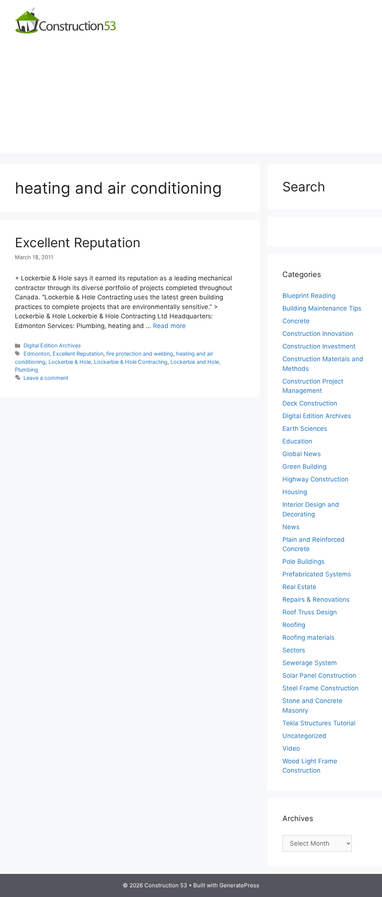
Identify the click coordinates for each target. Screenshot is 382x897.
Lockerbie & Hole (69, 362)
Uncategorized (304, 735)
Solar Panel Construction (319, 675)
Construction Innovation (317, 333)
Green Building (304, 466)
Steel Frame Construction (320, 688)
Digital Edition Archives (52, 345)
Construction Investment (319, 346)
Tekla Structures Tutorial (319, 723)
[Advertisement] (191, 100)
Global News (301, 454)
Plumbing (26, 369)
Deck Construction (309, 403)
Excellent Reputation (77, 242)
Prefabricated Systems (316, 574)
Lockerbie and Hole (194, 362)
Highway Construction (315, 479)
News (291, 527)
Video (291, 748)
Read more (169, 326)
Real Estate (299, 587)
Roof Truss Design (309, 612)
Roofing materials (308, 637)
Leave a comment (46, 378)
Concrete (296, 321)
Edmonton (37, 353)
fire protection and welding (139, 353)
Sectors (293, 650)
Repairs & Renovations (316, 599)
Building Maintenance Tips (321, 308)
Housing (294, 492)
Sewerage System (309, 663)
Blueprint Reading (308, 295)
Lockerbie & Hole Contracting (130, 362)
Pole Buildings (303, 561)
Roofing (293, 625)
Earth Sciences (304, 428)
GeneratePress (239, 885)
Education (297, 441)
